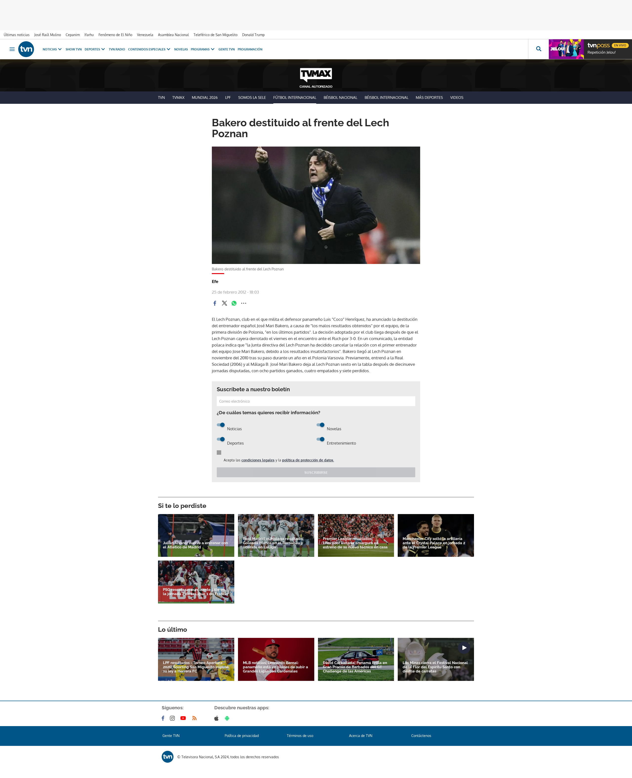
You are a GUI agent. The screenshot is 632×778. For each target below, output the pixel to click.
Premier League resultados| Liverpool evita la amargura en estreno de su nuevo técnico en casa (355, 543)
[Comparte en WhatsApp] (234, 303)
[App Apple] (217, 718)
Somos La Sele (252, 97)
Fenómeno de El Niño (115, 35)
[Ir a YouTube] (184, 718)
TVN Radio (117, 49)
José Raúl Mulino (47, 35)
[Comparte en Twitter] (224, 303)
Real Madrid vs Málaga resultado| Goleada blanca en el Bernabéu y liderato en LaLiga (273, 543)
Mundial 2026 (205, 97)
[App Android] (228, 718)
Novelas (181, 49)
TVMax (178, 97)
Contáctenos (421, 736)
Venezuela (145, 35)
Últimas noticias (17, 35)
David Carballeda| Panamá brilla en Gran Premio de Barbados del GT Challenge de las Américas (355, 667)
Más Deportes (429, 97)
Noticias (50, 49)
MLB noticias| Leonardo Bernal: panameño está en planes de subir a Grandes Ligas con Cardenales (275, 667)
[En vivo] (592, 43)
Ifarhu (89, 35)
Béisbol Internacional (386, 97)
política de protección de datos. (308, 460)
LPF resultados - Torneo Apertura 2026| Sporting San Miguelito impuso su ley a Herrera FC (196, 667)
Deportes (92, 49)
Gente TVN (226, 49)
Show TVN (74, 49)
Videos (456, 97)
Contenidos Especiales (146, 49)
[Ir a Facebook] (164, 718)
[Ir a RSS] (195, 718)
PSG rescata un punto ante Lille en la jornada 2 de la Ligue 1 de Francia (195, 592)
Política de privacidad (242, 736)
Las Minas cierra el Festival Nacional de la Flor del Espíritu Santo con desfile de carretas (435, 667)
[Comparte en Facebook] (215, 303)
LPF (228, 97)
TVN (161, 97)
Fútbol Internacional (294, 97)
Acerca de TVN (360, 736)
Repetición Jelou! (602, 52)
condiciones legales (258, 460)
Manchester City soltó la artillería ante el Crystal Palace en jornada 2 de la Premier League (434, 543)
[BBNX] (168, 757)
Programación (250, 49)
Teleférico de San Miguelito (215, 35)
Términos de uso (300, 736)
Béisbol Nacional (340, 97)
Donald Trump (253, 35)
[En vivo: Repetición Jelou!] (566, 49)
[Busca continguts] (538, 49)
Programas (200, 49)
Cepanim (73, 35)
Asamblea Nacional (173, 35)
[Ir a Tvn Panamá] (26, 49)
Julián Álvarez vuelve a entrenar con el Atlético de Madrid (195, 545)
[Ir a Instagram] (173, 718)
